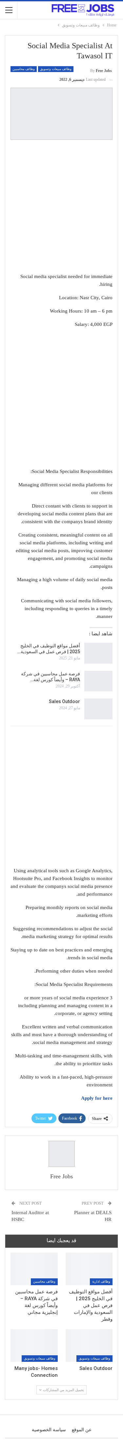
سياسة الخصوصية (49, 1429)
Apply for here (97, 1098)
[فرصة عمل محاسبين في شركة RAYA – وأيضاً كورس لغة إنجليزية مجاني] (98, 681)
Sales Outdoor (64, 701)
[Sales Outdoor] (98, 709)
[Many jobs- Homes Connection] (34, 1345)
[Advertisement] (61, 207)
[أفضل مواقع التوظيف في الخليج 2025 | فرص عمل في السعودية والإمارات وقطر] (98, 653)
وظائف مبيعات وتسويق (56, 69)
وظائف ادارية (101, 1281)
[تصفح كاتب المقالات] (61, 1154)
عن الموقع (82, 1429)
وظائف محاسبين (23, 69)
